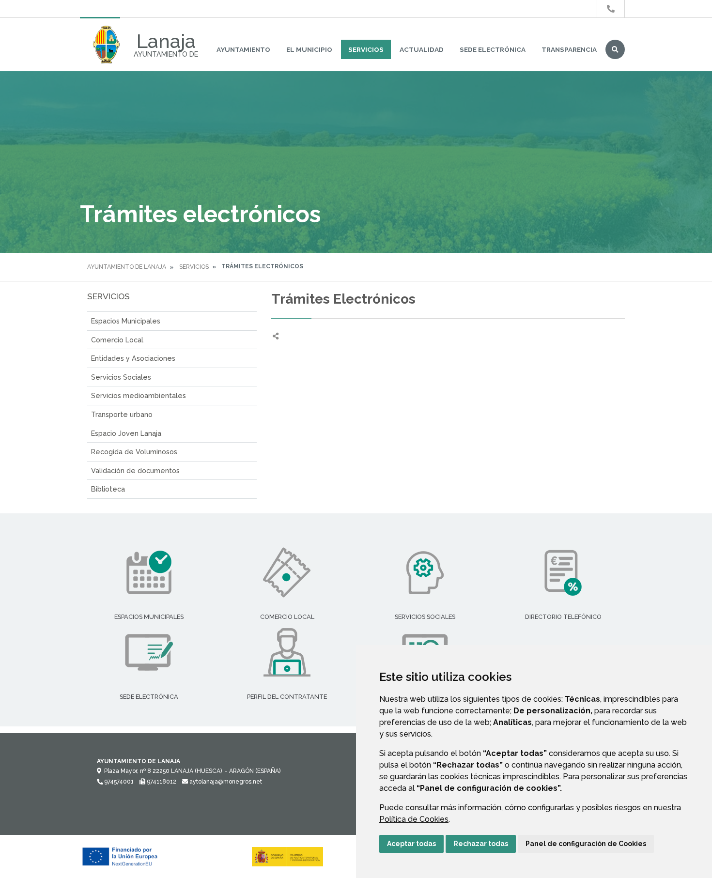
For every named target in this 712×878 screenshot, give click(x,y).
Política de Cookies (414, 819)
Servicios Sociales (121, 377)
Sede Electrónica (493, 49)
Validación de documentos (135, 470)
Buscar (615, 49)
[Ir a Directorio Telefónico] (611, 9)
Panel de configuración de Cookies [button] (586, 843)
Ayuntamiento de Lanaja (126, 266)
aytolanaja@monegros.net (225, 781)
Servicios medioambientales (138, 395)
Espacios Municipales (125, 321)
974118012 (160, 781)
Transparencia (569, 49)
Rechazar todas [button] (480, 843)
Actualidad (422, 49)
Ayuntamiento (243, 49)
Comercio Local (117, 340)
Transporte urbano (122, 414)
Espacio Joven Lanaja (126, 433)
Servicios (366, 49)
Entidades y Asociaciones (133, 358)
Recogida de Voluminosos (134, 451)
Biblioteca (108, 489)
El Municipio (309, 49)
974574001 (118, 781)
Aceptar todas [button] (411, 843)
